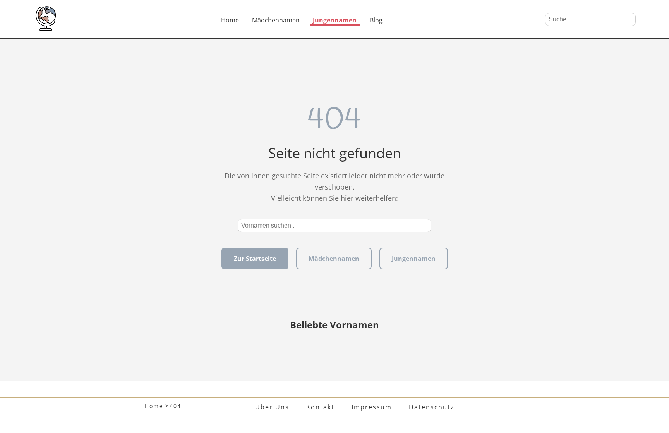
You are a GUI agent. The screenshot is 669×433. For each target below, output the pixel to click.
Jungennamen (335, 20)
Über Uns (272, 407)
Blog (376, 20)
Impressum (372, 407)
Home (230, 20)
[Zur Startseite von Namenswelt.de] (45, 28)
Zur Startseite (255, 258)
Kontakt (320, 407)
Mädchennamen (276, 20)
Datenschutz (432, 407)
